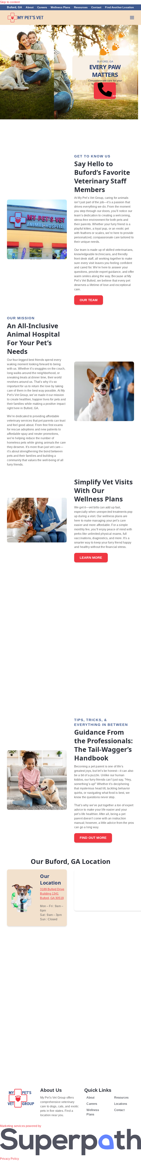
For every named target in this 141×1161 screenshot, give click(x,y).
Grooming (25, 130)
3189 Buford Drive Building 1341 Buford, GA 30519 (52, 894)
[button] (132, 17)
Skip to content (10, 2)
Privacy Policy (9, 1158)
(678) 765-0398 (114, 96)
